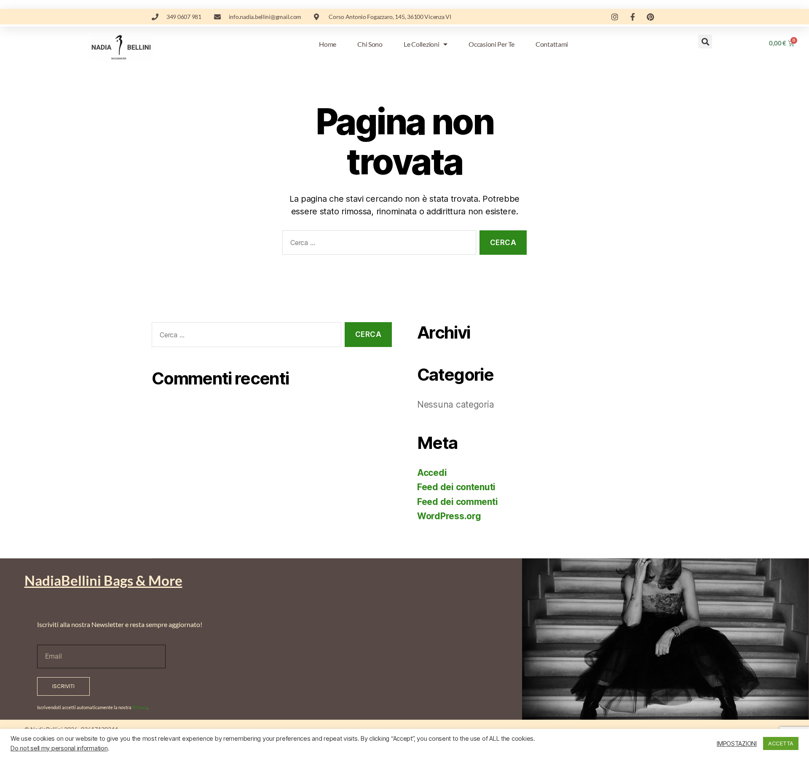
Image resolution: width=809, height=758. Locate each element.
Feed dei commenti (457, 501)
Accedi (432, 472)
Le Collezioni (421, 44)
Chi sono (370, 44)
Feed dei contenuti (456, 487)
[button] (705, 41)
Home (327, 44)
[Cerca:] (377, 244)
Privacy (139, 707)
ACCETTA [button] (780, 743)
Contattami (552, 44)
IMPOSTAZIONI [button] (737, 743)
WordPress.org (449, 516)
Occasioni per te (491, 44)
